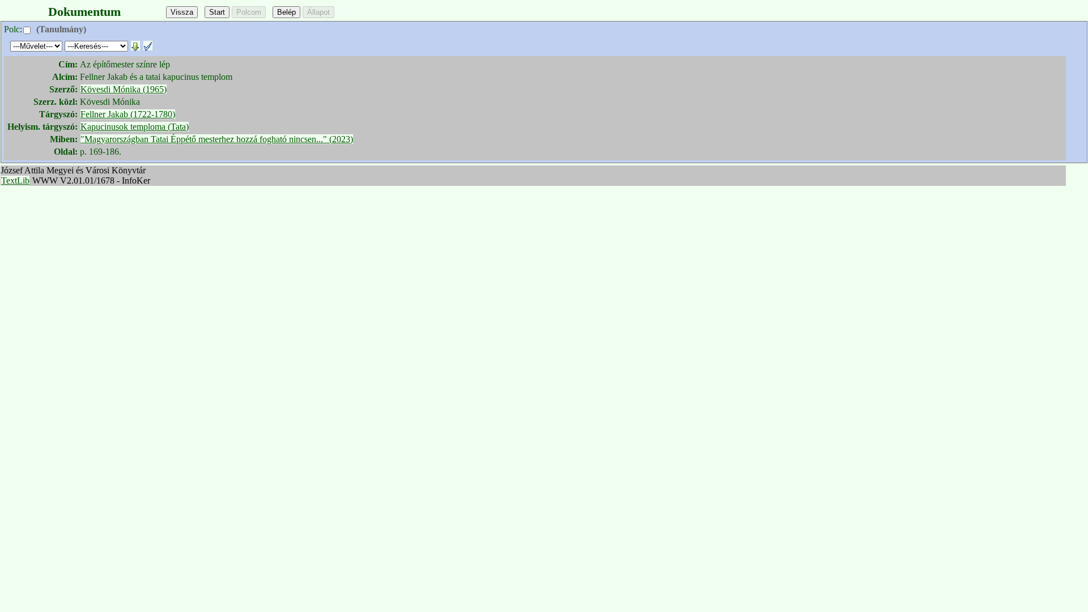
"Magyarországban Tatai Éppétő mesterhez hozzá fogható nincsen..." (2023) (216, 139)
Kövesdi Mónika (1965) (123, 89)
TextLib (15, 180)
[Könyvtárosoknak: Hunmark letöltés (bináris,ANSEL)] (135, 45)
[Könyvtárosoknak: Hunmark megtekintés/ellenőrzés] (147, 45)
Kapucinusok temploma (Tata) (134, 126)
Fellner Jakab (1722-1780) (127, 114)
